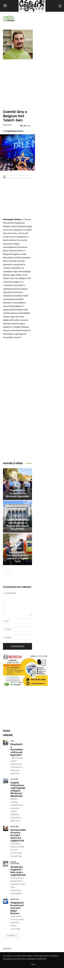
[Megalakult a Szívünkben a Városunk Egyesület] (5, 742)
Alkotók (17, 516)
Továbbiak (10, 935)
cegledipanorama (14, 131)
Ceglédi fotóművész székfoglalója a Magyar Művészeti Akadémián (17, 524)
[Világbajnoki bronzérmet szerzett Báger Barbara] (5, 901)
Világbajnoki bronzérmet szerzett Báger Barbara (17, 908)
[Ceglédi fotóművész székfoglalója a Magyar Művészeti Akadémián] (5, 781)
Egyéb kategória (14, 862)
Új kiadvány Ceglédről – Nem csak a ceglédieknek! (18, 871)
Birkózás (14, 899)
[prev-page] (5, 571)
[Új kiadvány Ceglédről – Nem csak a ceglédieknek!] (5, 863)
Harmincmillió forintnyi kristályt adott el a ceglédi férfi (17, 557)
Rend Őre (17, 548)
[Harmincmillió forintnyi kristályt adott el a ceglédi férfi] (5, 828)
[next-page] (9, 571)
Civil (17, 486)
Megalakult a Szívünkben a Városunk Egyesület (17, 493)
